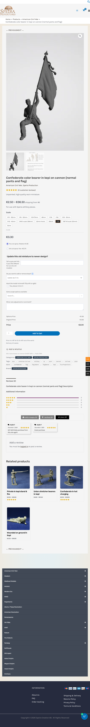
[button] (80, 36)
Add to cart (37, 333)
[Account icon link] (89, 11)
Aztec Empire (8, 658)
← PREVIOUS (11, 30)
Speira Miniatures (19, 368)
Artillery (36, 361)
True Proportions (65, 364)
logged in (24, 446)
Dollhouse (7, 648)
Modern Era (8, 591)
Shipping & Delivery (72, 695)
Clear (8, 230)
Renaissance (8, 617)
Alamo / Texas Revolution (13, 607)
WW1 (6, 627)
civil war (67, 361)
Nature (6, 633)
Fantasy (7, 643)
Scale (8, 212)
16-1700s (7, 622)
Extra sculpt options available (16, 292)
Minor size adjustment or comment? (18, 302)
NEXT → (20, 30)
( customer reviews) (27, 190)
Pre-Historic (8, 638)
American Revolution (11, 612)
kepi (54, 364)
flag (27, 364)
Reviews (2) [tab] (11, 381)
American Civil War (11, 571)
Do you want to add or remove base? (19, 274)
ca (44, 361)
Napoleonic (8, 602)
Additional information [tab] (15, 391)
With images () (31, 417)
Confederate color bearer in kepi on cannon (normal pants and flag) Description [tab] (39, 386)
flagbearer (46, 364)
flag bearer (35, 364)
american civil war (24, 361)
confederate (18, 364)
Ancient (7, 586)
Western (7, 576)
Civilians (7, 674)
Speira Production (30, 185)
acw (13, 361)
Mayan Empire (9, 664)
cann (50, 361)
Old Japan (7, 653)
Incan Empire (9, 669)
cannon (58, 361)
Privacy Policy (69, 702)
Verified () (48, 417)
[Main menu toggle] (77, 10)
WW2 (6, 597)
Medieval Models (10, 581)
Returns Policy (70, 699)
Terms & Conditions (72, 706)
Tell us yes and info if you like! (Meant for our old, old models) (12, 264)
